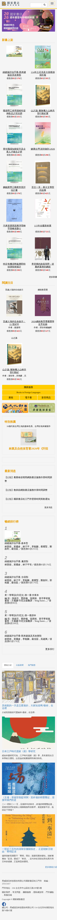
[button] (6, 22)
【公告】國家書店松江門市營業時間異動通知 (27, 499)
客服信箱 (8, 895)
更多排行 (49, 649)
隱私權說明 (38, 892)
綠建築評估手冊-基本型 (16, 543)
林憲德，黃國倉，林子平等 (18, 564)
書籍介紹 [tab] (8, 665)
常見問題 (16, 892)
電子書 (28, 397)
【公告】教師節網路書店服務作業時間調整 (26, 490)
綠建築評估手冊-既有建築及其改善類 (23, 636)
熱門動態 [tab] (31, 665)
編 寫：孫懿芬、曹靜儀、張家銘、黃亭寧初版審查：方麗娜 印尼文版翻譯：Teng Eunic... (27, 599)
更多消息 (48, 507)
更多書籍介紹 (51, 867)
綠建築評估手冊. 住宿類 (16, 577)
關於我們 (6, 892)
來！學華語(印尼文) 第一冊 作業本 (22, 595)
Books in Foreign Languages (28, 392)
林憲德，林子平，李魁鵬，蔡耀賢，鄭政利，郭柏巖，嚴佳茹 (28, 581)
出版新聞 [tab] (19, 665)
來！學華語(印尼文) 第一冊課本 (20, 615)
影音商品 (46, 397)
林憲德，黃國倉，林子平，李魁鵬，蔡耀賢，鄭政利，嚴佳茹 (28, 547)
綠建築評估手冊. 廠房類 (16, 561)
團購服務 (28, 387)
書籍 (11, 397)
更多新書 (53, 277)
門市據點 (50, 892)
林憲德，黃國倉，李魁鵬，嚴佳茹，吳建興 (26, 639)
